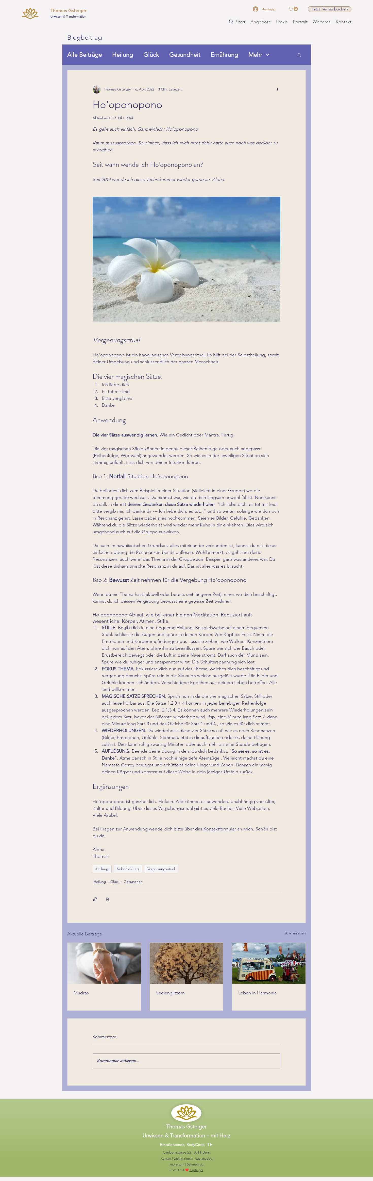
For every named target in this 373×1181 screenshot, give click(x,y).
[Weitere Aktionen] (277, 89)
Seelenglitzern (170, 993)
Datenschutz (195, 1164)
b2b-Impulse (203, 1158)
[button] (294, 9)
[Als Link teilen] (95, 899)
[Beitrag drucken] (107, 899)
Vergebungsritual (161, 869)
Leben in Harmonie (257, 993)
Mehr (255, 54)
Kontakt (166, 1158)
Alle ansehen (295, 933)
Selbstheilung (128, 869)
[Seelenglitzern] (186, 963)
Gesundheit (184, 54)
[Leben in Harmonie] (269, 963)
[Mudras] (104, 963)
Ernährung (224, 54)
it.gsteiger (196, 1170)
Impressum (176, 1164)
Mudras (81, 993)
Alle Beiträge (84, 54)
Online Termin (183, 1158)
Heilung (122, 54)
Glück (151, 54)
